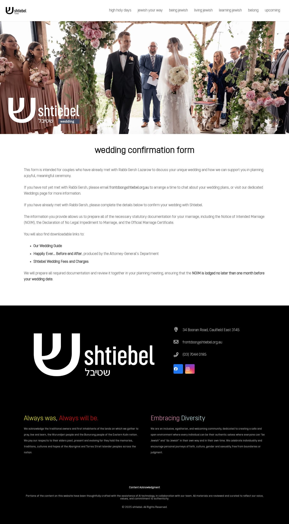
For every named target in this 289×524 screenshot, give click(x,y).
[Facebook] (178, 369)
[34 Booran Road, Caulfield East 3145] (178, 330)
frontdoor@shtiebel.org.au (129, 188)
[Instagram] (190, 369)
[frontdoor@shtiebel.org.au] (178, 343)
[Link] (16, 10)
